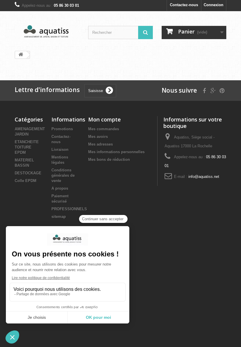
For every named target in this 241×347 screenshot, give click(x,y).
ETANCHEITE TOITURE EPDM (27, 147)
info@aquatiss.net (203, 176)
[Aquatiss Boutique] (47, 32)
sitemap (58, 216)
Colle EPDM (25, 180)
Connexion (213, 5)
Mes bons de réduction (109, 159)
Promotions (62, 129)
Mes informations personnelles (116, 152)
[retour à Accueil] (20, 55)
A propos (59, 188)
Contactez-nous (184, 5)
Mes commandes (103, 129)
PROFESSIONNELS (69, 209)
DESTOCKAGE (28, 173)
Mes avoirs (98, 136)
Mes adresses (100, 144)
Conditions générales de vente (63, 175)
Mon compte (104, 119)
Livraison (59, 149)
